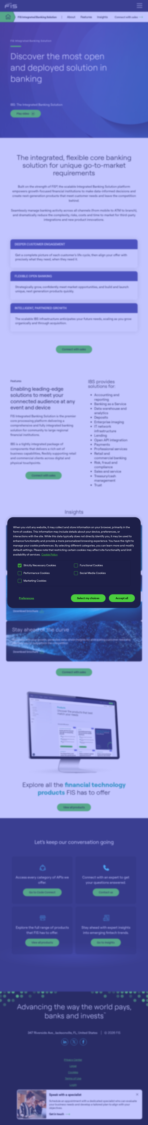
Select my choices (88, 598)
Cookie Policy (49, 554)
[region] (73, 562)
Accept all (122, 598)
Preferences (26, 598)
